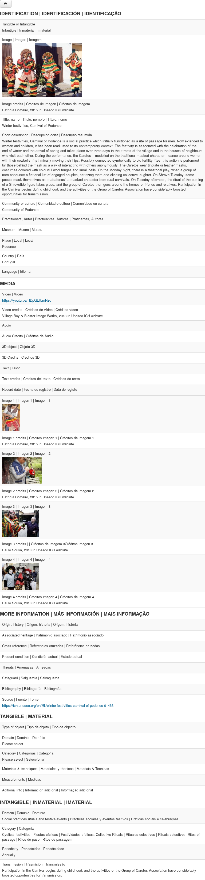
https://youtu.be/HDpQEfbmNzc (26, 300)
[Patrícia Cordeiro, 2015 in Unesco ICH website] (42, 69)
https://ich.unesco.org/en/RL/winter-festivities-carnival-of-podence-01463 (57, 705)
